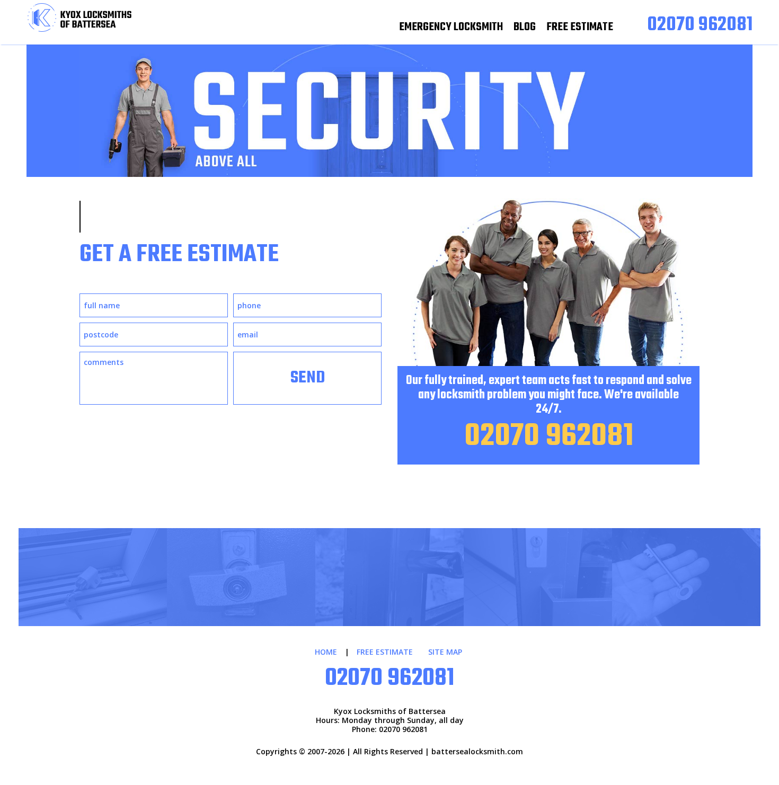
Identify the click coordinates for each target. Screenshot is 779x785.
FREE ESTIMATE (579, 27)
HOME (326, 651)
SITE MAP (445, 651)
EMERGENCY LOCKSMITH (451, 27)
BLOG (525, 27)
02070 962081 (548, 436)
